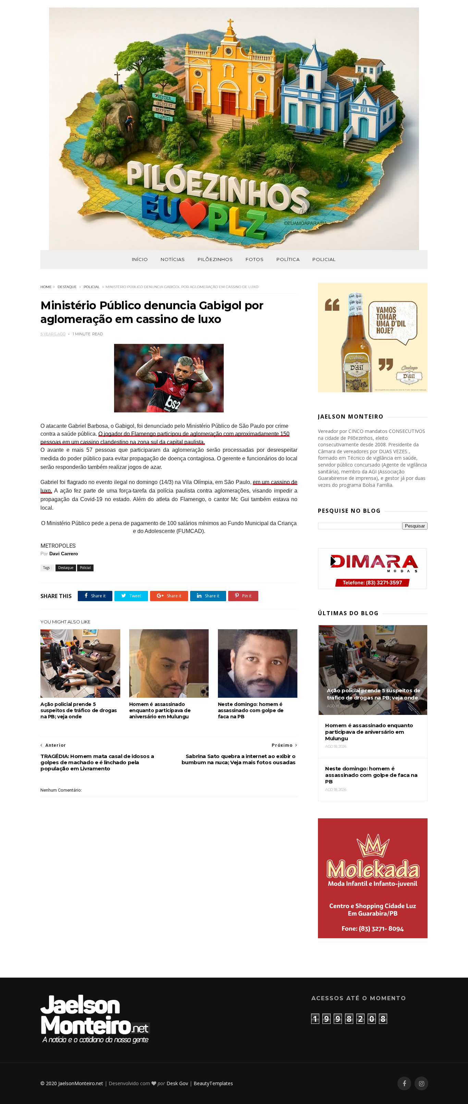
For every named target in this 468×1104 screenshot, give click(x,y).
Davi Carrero (63, 553)
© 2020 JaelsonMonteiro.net (71, 1083)
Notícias (173, 259)
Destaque (67, 287)
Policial (324, 259)
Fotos (255, 259)
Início (140, 259)
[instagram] (421, 1084)
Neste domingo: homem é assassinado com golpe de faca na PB (251, 710)
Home (46, 287)
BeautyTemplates (213, 1083)
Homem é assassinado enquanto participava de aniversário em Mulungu (160, 710)
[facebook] (404, 1084)
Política (288, 259)
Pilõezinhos (215, 259)
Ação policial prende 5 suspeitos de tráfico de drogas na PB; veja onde (78, 710)
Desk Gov (177, 1083)
